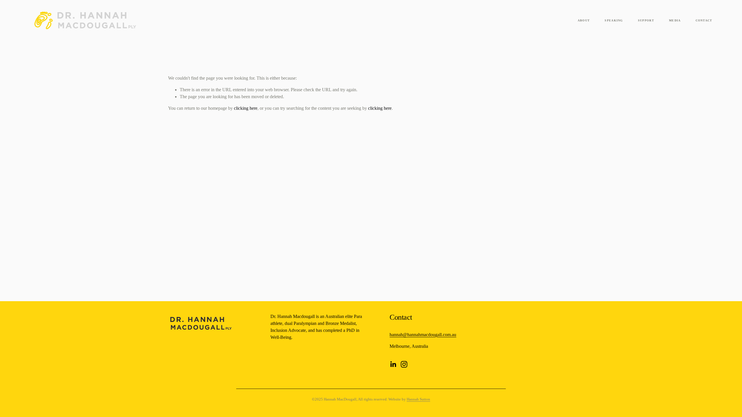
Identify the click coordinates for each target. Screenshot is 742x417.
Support (646, 20)
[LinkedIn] (393, 364)
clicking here (245, 108)
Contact (704, 20)
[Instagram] (404, 364)
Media (675, 20)
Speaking (614, 20)
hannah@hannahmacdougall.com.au (423, 334)
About (584, 20)
